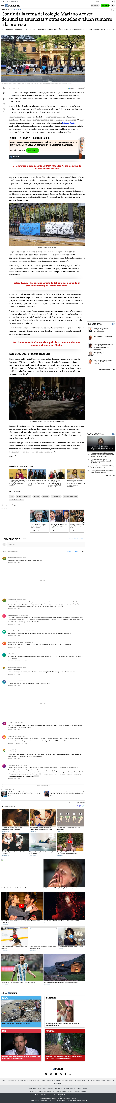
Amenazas (45, 496)
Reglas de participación (73, 1091)
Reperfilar (65, 1080)
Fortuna (51, 1086)
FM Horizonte (79, 1086)
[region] (43, 671)
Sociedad (29, 1080)
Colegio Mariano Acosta (23, 496)
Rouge (64, 1086)
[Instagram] (61, 1074)
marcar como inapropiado (80, 563)
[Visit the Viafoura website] (81, 803)
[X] (51, 1074)
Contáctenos (50, 1091)
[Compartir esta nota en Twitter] (3, 93)
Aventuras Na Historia (54, 1088)
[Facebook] (46, 1074)
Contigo (44, 1088)
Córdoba (58, 1080)
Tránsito (83, 1091)
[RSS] (65, 1074)
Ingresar (96, 5)
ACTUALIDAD (5, 10)
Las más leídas (95, 434)
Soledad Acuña (68, 123)
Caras (98, 1080)
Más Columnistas (106, 369)
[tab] (10, 551)
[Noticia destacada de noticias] (21, 998)
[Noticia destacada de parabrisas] (65, 1031)
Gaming (109, 1080)
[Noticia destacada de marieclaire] (65, 998)
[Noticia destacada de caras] (21, 1031)
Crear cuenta (80, 538)
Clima (43, 1080)
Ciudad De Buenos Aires (16, 500)
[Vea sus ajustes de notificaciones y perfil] (112, 5)
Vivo (113, 1080)
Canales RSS (33, 1091)
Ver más (109, 475)
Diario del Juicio (58, 1083)
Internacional (37, 1080)
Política (17, 1080)
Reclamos (36, 496)
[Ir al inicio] (12, 5)
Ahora (3, 1080)
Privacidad (58, 1091)
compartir (73, 562)
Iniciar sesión (72, 538)
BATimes (72, 1086)
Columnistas (94, 324)
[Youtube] (56, 1074)
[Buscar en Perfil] (113, 1)
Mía (68, 1086)
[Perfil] (12, 993)
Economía (23, 1080)
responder (10, 562)
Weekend (46, 1086)
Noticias (93, 1080)
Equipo (64, 1091)
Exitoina (103, 1080)
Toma (11, 496)
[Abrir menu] (2, 5)
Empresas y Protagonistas (82, 1080)
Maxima (85, 1088)
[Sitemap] (70, 1074)
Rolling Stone (65, 1088)
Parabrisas (58, 1086)
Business (71, 1080)
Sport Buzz (73, 1088)
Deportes (48, 1080)
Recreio (79, 1088)
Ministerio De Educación (70, 496)
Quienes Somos (42, 1091)
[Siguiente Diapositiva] (83, 522)
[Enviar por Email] (3, 104)
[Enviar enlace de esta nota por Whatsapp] (3, 98)
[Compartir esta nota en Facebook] (3, 87)
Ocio (53, 1080)
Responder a (14, 669)
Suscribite (105, 5)
